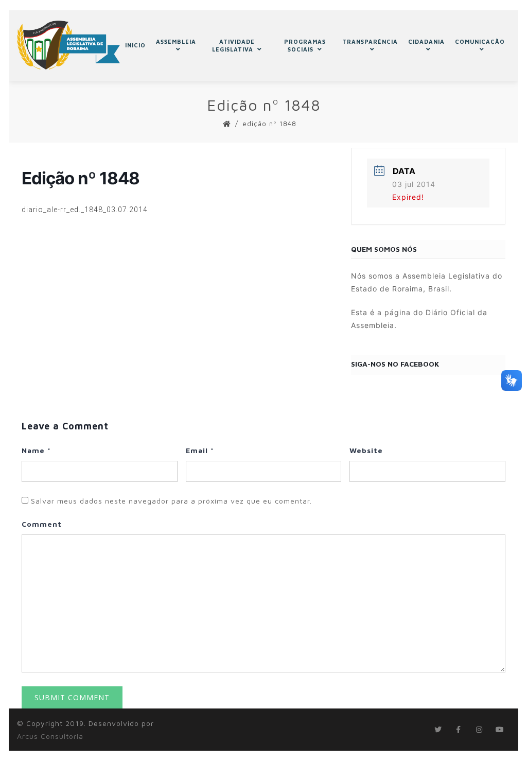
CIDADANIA (426, 41)
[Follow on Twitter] (438, 729)
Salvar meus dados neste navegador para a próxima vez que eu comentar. (171, 500)
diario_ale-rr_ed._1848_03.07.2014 (85, 209)
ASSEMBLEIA (176, 41)
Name (36, 450)
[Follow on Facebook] (458, 729)
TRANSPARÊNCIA (370, 41)
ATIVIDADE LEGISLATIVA (233, 45)
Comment (42, 524)
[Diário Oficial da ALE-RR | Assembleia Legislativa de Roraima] (68, 45)
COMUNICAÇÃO (480, 41)
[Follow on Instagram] (479, 729)
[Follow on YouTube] (499, 729)
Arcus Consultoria (50, 736)
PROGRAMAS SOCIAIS (305, 45)
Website (366, 450)
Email (200, 450)
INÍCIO (135, 45)
